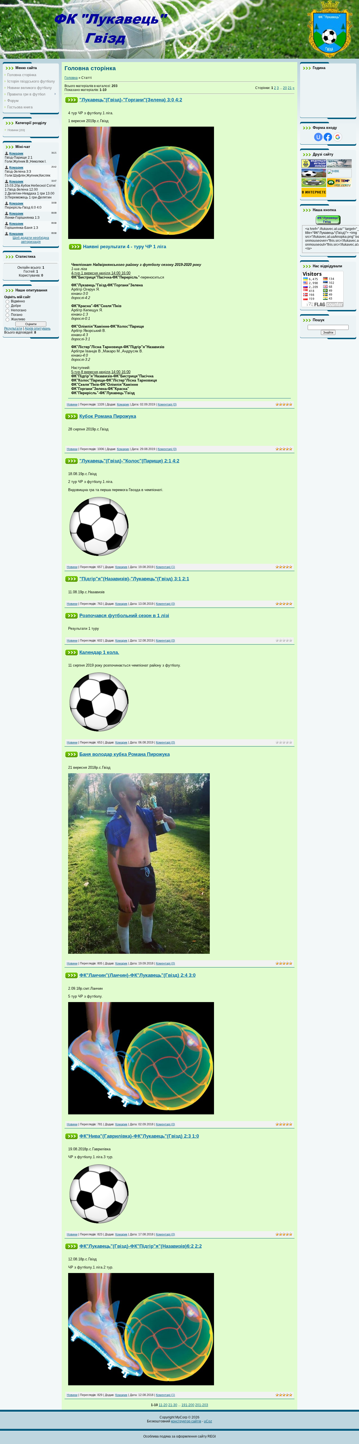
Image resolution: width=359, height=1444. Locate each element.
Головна (71, 78)
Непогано (18, 310)
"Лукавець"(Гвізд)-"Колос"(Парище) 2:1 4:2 (129, 461)
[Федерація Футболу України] (314, 167)
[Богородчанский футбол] (314, 186)
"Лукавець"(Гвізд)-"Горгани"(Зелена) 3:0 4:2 (130, 99)
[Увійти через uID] (318, 137)
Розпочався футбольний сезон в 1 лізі (124, 615)
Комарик (123, 404)
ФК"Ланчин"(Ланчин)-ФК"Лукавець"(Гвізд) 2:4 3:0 (137, 975)
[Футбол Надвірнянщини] (314, 176)
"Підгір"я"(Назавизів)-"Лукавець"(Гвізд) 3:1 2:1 (134, 578)
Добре (16, 306)
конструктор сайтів (186, 1421)
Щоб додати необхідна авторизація (31, 240)
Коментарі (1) (165, 567)
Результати (13, 328)
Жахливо (18, 319)
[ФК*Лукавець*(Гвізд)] (328, 224)
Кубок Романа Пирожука (107, 416)
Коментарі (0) (167, 404)
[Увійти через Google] (337, 137)
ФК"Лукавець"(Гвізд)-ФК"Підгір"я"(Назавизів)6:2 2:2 (140, 1246)
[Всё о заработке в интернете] (314, 196)
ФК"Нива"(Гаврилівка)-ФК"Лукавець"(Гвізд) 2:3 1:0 (139, 1136)
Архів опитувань (37, 328)
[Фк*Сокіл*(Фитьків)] (339, 167)
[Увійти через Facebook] (328, 137)
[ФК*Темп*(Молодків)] (339, 186)
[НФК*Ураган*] (339, 176)
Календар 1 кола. (99, 652)
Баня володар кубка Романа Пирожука (124, 754)
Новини (13, 130)
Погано (16, 315)
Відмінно (18, 301)
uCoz (208, 1421)
